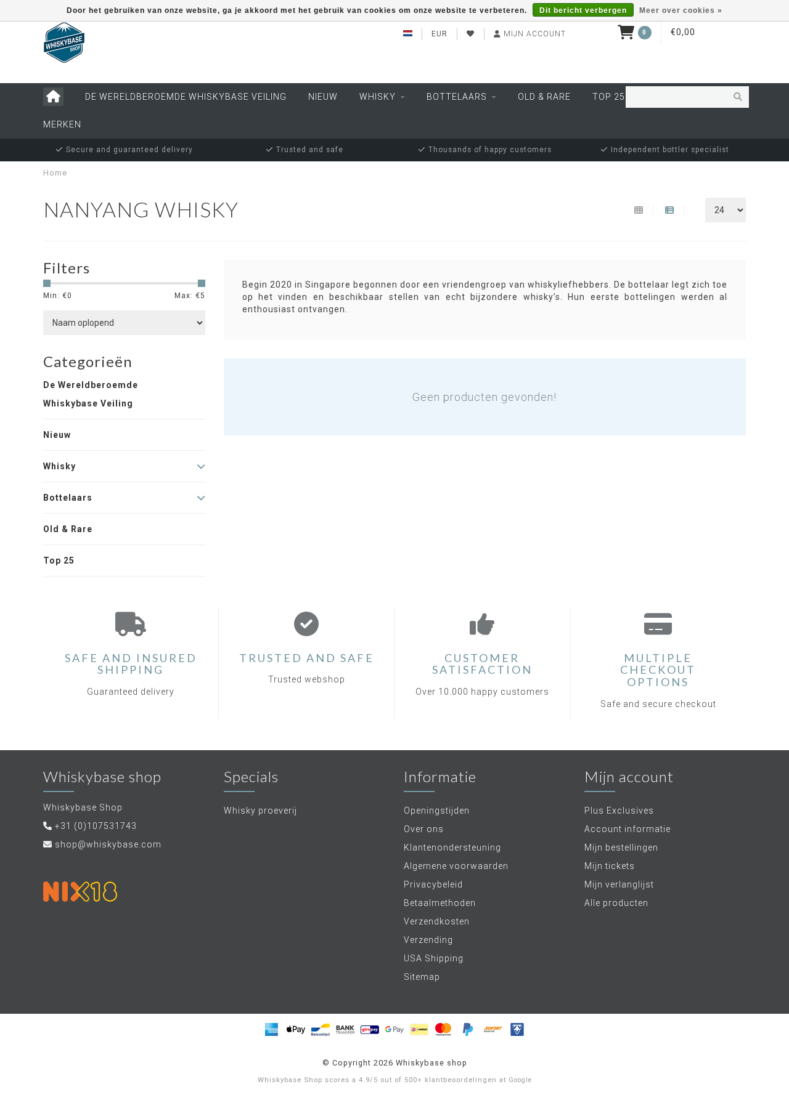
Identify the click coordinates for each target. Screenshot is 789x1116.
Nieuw (323, 97)
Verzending (428, 940)
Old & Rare (544, 97)
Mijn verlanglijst (619, 884)
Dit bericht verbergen (583, 10)
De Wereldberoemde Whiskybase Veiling (186, 97)
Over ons (424, 829)
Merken (62, 124)
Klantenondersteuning (452, 847)
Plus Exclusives (619, 810)
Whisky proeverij (260, 810)
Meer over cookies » (680, 10)
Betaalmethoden (440, 903)
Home (55, 172)
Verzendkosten (437, 921)
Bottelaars (457, 97)
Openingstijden (437, 810)
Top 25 (608, 97)
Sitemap (422, 977)
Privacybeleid (433, 884)
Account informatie (627, 829)
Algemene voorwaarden (456, 866)
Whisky (377, 97)
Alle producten (616, 903)
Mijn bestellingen (621, 847)
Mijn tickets (609, 866)
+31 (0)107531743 (96, 826)
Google (520, 1080)
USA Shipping (434, 958)
